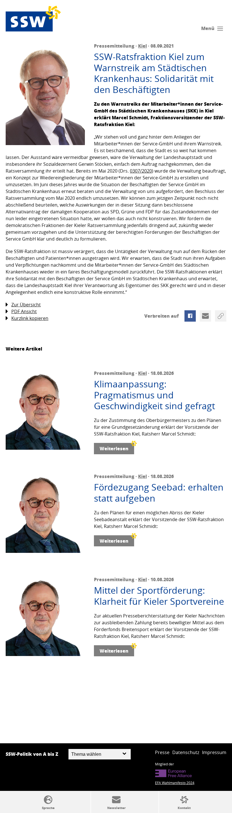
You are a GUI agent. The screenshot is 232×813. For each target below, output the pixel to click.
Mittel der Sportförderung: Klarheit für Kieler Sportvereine (159, 596)
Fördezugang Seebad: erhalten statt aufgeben (159, 493)
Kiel (142, 45)
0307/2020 (141, 171)
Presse (162, 752)
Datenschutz (185, 752)
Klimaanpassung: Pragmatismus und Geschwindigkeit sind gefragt (154, 395)
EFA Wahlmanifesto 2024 (174, 782)
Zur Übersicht (26, 305)
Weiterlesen (114, 448)
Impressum (214, 752)
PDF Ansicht (24, 311)
